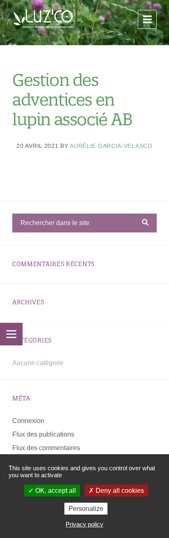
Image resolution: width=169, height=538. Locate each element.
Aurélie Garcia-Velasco (111, 146)
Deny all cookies (119, 490)
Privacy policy (84, 524)
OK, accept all (55, 490)
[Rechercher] (145, 222)
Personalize (86, 508)
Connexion (28, 420)
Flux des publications (43, 434)
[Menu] (11, 334)
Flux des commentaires (46, 447)
